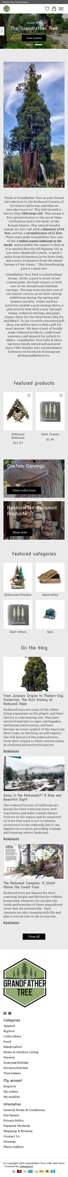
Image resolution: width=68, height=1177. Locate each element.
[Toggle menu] (61, 8)
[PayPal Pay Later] (47, 1171)
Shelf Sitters (18, 632)
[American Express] (30, 1171)
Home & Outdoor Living (21, 1052)
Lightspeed (26, 1166)
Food (7, 1042)
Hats (50, 632)
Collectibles (12, 1036)
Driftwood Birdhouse (17, 436)
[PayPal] (41, 1171)
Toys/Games (12, 1073)
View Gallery (34, 38)
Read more (11, 751)
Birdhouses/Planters (17, 594)
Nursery (9, 1057)
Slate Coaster (50, 434)
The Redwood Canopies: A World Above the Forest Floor (29, 885)
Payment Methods (16, 1126)
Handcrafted (50, 594)
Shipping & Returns (18, 1131)
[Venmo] (53, 1171)
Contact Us (11, 1136)
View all (34, 936)
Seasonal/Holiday (16, 1063)
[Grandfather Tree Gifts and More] (6, 8)
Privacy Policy (13, 1120)
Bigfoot (9, 1031)
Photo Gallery (13, 1147)
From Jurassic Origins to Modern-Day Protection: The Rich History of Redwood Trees (33, 700)
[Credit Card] (14, 1171)
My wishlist (11, 1097)
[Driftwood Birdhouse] (17, 411)
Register (9, 1086)
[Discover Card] (36, 1171)
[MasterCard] (19, 1171)
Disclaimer (11, 1115)
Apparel (9, 1026)
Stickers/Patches (15, 1068)
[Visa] (25, 1171)
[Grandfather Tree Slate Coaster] (50, 411)
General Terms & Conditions (24, 1110)
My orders (10, 1092)
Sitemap (9, 1142)
